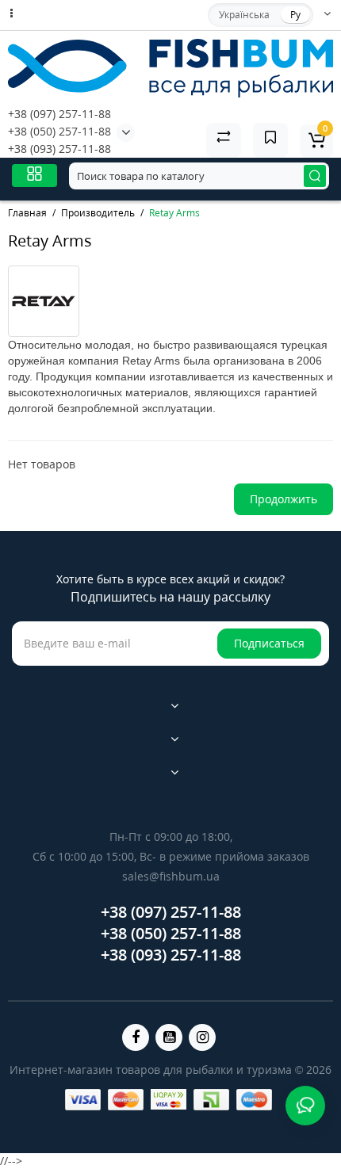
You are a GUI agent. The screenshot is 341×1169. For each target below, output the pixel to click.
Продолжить (283, 498)
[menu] (34, 175)
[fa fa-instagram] (202, 1037)
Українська (244, 14)
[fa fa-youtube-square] (168, 1037)
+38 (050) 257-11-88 (59, 131)
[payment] (83, 1100)
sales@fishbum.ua (171, 876)
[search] (315, 176)
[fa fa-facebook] (135, 1037)
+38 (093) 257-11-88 (59, 148)
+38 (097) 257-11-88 (59, 113)
